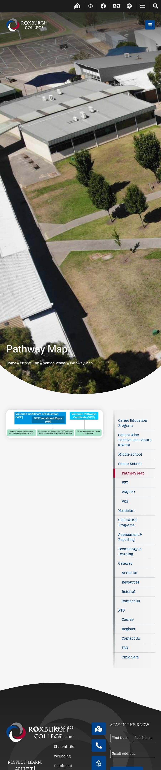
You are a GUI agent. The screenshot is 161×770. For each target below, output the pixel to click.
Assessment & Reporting (130, 537)
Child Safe (130, 657)
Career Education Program (132, 423)
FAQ (125, 648)
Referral (128, 592)
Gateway (125, 563)
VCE (125, 501)
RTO (121, 610)
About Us (129, 573)
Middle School (130, 454)
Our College (64, 727)
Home (11, 363)
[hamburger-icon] (150, 25)
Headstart (126, 511)
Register (128, 629)
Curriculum (29, 363)
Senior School (54, 363)
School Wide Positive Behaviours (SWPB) (134, 440)
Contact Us (131, 601)
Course (128, 619)
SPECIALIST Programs (127, 522)
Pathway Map (133, 473)
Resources (130, 582)
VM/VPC (128, 492)
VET (125, 483)
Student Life (64, 746)
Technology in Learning (130, 551)
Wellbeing (62, 756)
